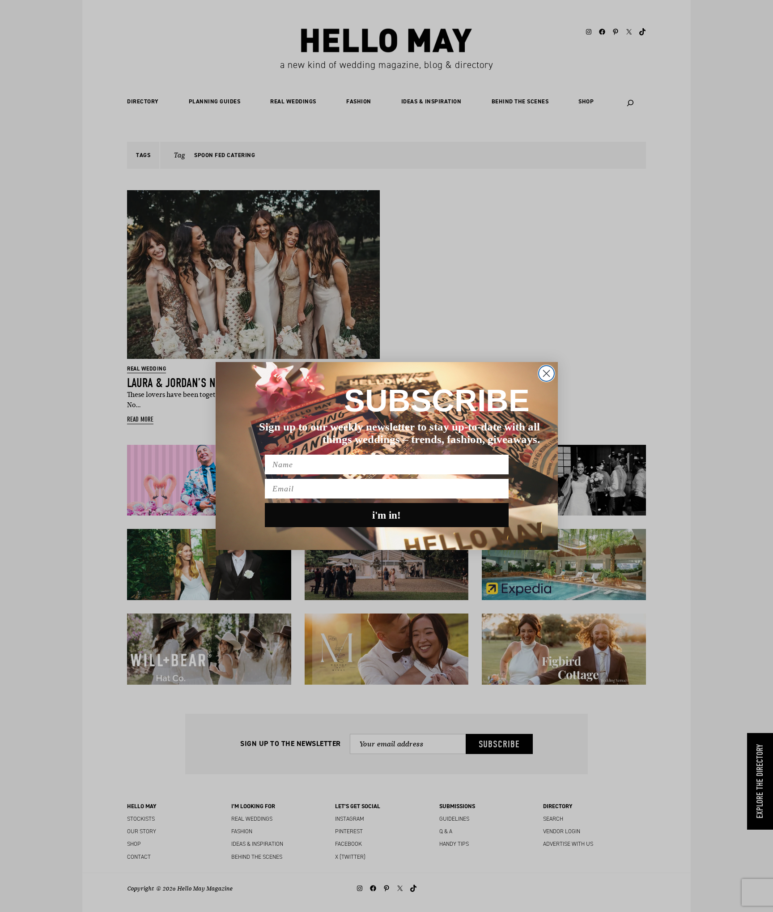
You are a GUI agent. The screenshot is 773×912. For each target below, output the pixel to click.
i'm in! (386, 515)
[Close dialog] (546, 373)
